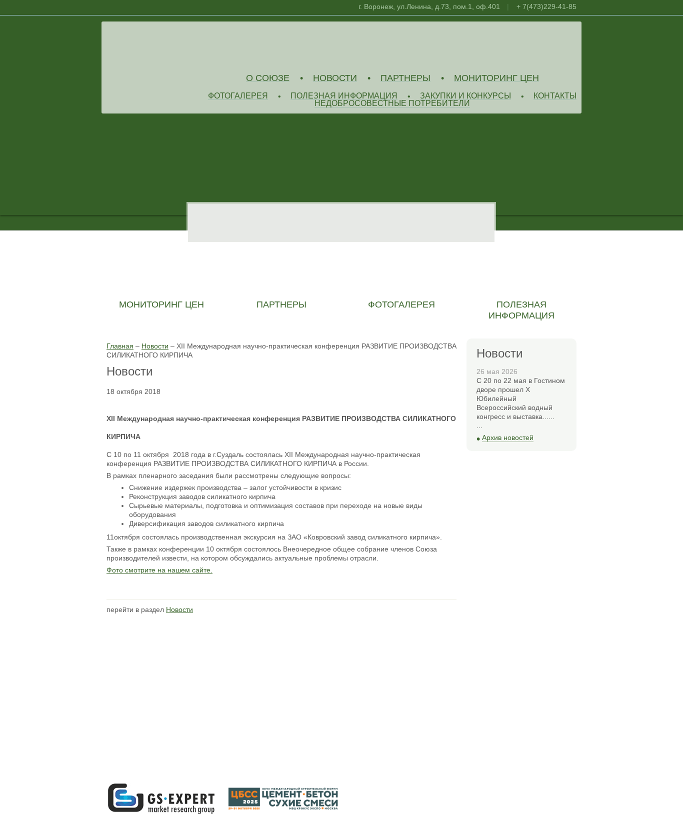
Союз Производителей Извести (179, 46)
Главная (120, 346)
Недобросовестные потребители (392, 104)
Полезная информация (344, 96)
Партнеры (405, 78)
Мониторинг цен (496, 78)
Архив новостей (508, 438)
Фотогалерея (238, 96)
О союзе (268, 78)
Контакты (555, 96)
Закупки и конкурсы (465, 96)
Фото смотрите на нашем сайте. (159, 570)
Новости (335, 78)
